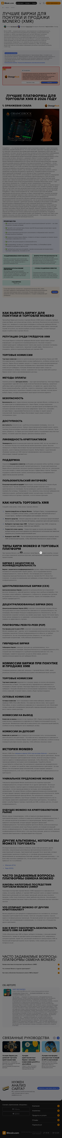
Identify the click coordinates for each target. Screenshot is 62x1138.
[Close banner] (41, 553)
